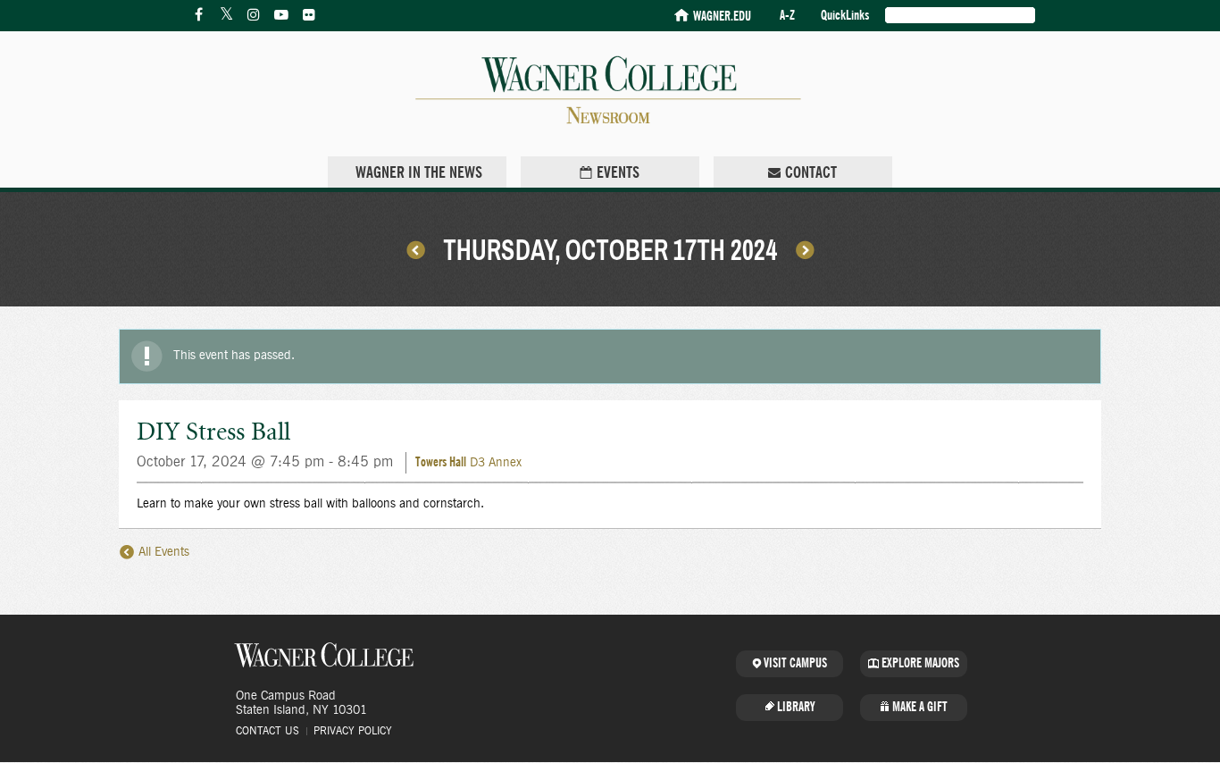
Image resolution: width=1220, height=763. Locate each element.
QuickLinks (845, 15)
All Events (162, 552)
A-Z (787, 15)
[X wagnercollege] (226, 15)
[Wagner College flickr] (309, 15)
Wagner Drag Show (805, 249)
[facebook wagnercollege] (198, 15)
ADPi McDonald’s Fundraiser (415, 249)
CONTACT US (267, 730)
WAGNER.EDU (722, 16)
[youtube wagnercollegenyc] (281, 15)
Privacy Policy (352, 730)
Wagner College (324, 654)
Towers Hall (440, 462)
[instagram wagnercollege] (253, 15)
